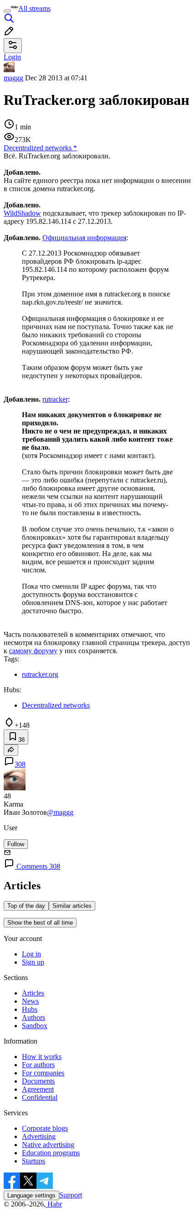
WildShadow (22, 213)
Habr (54, 1204)
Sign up (33, 962)
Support (70, 1195)
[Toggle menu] (7, 11)
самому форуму (33, 651)
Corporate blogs (45, 1128)
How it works (42, 1056)
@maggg (60, 812)
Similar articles (72, 905)
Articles (33, 993)
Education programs (51, 1153)
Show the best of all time (40, 922)
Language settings (31, 1195)
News (30, 1001)
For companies (43, 1073)
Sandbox (34, 1026)
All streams (34, 8)
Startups (33, 1161)
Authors (33, 1017)
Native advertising (48, 1144)
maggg (13, 78)
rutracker (55, 399)
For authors (38, 1065)
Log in (31, 954)
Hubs (29, 1009)
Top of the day (26, 905)
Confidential (39, 1097)
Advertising (39, 1136)
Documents (38, 1081)
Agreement (38, 1089)
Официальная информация (84, 237)
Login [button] (12, 57)
